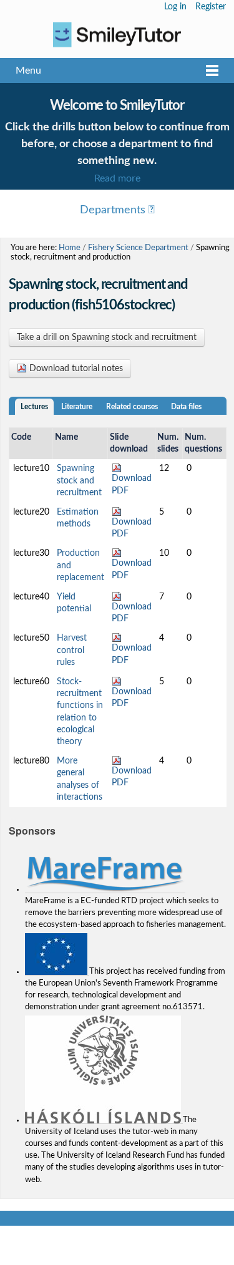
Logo (117, 34)
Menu (28, 70)
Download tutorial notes (75, 368)
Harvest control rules (72, 650)
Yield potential (74, 603)
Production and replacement (80, 565)
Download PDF (132, 484)
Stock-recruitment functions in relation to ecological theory (80, 711)
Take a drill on (107, 337)
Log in (175, 6)
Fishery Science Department (138, 247)
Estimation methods (78, 518)
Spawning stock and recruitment (79, 480)
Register (210, 6)
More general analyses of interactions (79, 779)
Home (69, 247)
